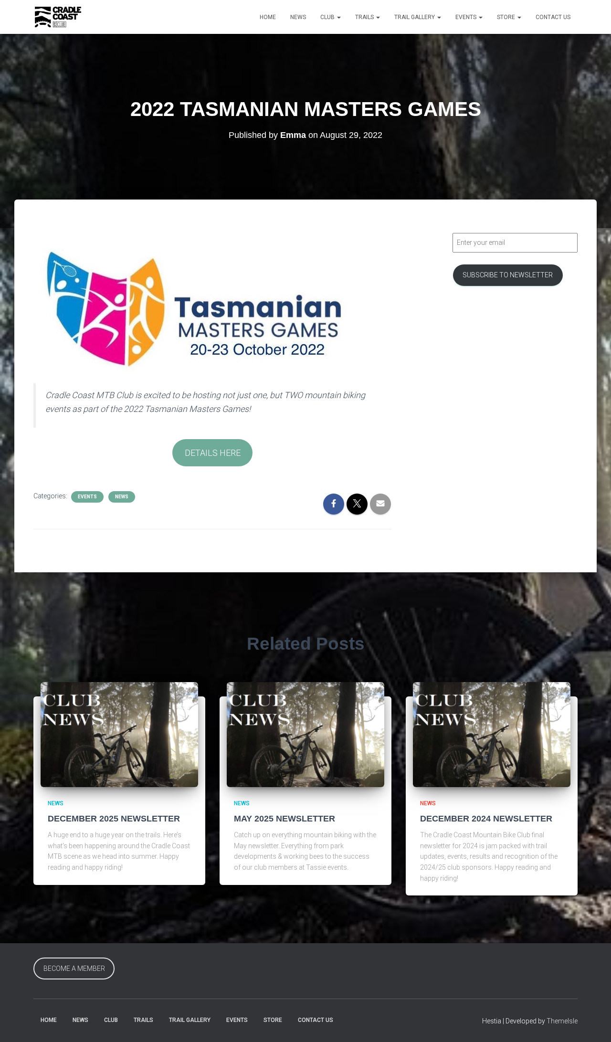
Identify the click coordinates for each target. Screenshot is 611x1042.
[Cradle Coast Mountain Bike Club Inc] (58, 17)
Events (466, 17)
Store (506, 17)
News (298, 17)
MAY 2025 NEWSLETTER (284, 818)
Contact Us (553, 17)
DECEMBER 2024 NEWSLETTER (486, 818)
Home (268, 17)
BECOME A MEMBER (74, 968)
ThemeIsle (562, 1021)
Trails (365, 17)
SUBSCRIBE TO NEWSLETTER (508, 275)
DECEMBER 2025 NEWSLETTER (114, 818)
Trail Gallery (415, 17)
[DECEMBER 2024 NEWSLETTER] (491, 733)
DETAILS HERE (213, 453)
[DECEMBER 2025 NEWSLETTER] (119, 733)
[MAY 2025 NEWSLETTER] (305, 733)
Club (328, 17)
